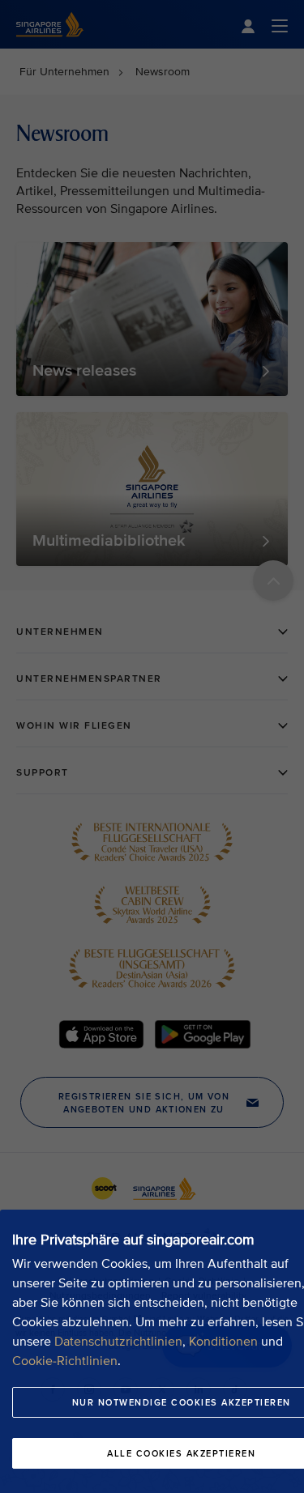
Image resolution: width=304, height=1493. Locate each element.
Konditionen (223, 1341)
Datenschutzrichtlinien (118, 1341)
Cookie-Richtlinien (65, 1361)
